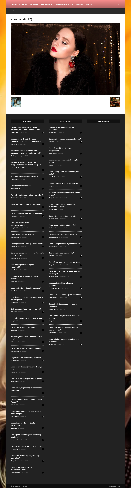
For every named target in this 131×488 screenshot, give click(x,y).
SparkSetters (15, 393)
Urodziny (81, 11)
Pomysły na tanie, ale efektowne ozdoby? (27, 318)
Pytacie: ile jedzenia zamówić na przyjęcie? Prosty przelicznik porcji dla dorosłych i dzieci (26, 164)
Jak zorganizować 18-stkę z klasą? (24, 327)
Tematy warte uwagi (114, 486)
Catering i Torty (28, 11)
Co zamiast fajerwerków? (21, 186)
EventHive (14, 207)
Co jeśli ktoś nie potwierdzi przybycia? (26, 358)
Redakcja (79, 4)
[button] (117, 4)
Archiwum (23, 4)
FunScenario (14, 132)
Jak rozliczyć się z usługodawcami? (63, 234)
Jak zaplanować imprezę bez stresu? (63, 183)
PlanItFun (14, 179)
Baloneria (14, 144)
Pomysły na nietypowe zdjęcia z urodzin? (27, 195)
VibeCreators (15, 197)
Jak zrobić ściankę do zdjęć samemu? (26, 288)
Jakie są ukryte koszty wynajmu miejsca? (65, 244)
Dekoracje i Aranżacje (41, 11)
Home (14, 4)
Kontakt (89, 4)
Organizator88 (53, 237)
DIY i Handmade (54, 11)
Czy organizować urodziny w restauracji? (27, 244)
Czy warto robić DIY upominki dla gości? (26, 379)
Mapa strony (46, 4)
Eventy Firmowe (72, 11)
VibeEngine (14, 156)
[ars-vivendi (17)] (65, 95)
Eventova (51, 141)
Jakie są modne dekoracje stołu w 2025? (65, 295)
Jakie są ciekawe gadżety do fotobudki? (27, 213)
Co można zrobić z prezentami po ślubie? (65, 262)
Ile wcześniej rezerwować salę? (61, 253)
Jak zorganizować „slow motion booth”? (26, 348)
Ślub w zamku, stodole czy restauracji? (26, 309)
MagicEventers (15, 258)
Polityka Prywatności (64, 4)
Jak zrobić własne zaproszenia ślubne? (26, 204)
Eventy (63, 11)
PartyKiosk (14, 216)
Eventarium (14, 246)
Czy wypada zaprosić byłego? (22, 234)
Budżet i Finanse (16, 11)
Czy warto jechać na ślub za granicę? (63, 216)
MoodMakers (15, 170)
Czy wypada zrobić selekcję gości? (62, 225)
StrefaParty (14, 302)
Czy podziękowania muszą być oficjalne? (65, 139)
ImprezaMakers (15, 188)
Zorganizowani (15, 461)
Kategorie (34, 4)
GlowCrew (14, 281)
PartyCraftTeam (16, 228)
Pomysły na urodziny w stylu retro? (24, 176)
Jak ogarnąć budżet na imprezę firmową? (27, 446)
